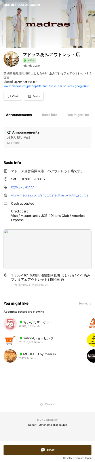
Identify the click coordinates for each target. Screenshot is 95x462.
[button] (34, 96)
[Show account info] (29, 60)
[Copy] (62, 279)
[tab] (19, 115)
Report (32, 424)
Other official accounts (53, 424)
